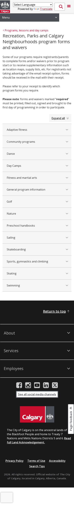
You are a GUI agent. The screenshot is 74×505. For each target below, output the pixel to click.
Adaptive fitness (17, 130)
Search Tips (37, 466)
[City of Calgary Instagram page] (28, 385)
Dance (11, 154)
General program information (26, 189)
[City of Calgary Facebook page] (19, 385)
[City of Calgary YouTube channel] (37, 385)
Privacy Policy (15, 461)
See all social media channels (37, 394)
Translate (46, 9)
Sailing (11, 237)
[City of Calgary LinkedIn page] (46, 385)
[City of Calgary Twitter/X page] (54, 385)
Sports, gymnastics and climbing (27, 261)
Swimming (13, 285)
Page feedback (71, 420)
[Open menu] (69, 7)
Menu (6, 17)
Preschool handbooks (21, 225)
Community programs (21, 142)
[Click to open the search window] (60, 7)
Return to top (54, 311)
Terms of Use (36, 461)
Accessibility (57, 461)
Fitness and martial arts (22, 178)
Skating (12, 273)
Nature (11, 213)
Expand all (58, 118)
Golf (9, 201)
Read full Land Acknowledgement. (39, 440)
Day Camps (14, 166)
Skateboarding (16, 249)
